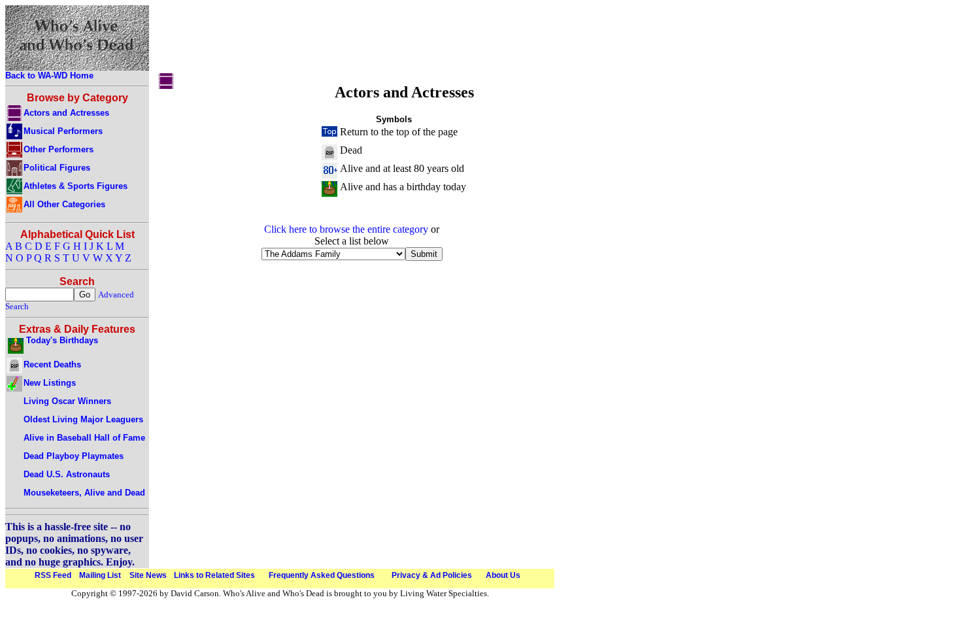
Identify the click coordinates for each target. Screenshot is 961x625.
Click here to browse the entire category (346, 229)
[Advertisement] (394, 41)
